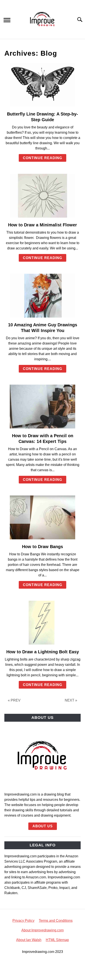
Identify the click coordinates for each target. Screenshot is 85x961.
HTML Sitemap (57, 940)
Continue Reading (42, 158)
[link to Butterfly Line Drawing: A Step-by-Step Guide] (42, 85)
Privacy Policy (23, 920)
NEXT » (71, 700)
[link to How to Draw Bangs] (42, 517)
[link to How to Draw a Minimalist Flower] (42, 196)
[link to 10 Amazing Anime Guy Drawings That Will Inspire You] (42, 296)
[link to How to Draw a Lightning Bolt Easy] (42, 623)
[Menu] (7, 20)
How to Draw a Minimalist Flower (42, 224)
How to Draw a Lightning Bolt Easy (42, 651)
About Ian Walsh (28, 940)
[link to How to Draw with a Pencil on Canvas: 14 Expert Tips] (42, 406)
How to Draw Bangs (42, 546)
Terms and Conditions (56, 920)
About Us (42, 826)
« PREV (14, 700)
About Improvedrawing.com (42, 930)
